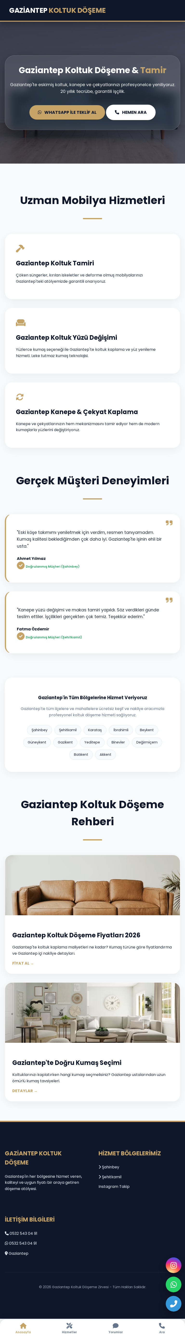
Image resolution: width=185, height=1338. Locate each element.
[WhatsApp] (173, 1284)
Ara (162, 1332)
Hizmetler (69, 1332)
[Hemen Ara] (173, 1304)
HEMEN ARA (134, 112)
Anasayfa (23, 1332)
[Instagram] (173, 1265)
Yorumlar (116, 1332)
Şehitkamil (111, 1177)
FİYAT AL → (23, 963)
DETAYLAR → (25, 1091)
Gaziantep (57, 10)
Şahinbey (110, 1167)
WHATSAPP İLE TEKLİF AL (70, 112)
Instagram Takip (114, 1186)
